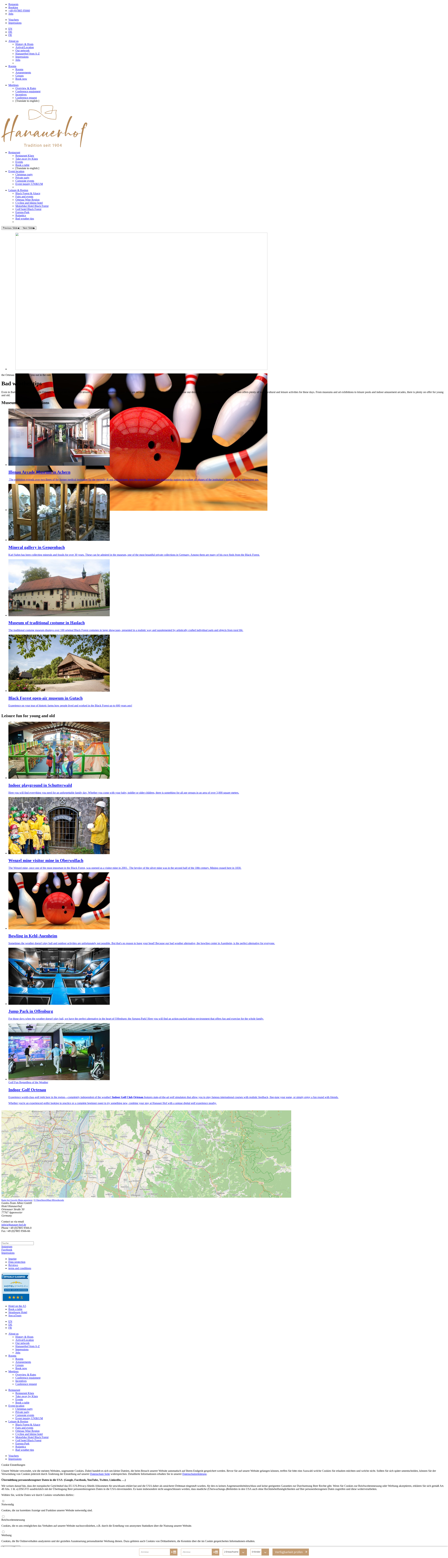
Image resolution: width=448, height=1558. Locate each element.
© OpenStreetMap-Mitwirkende (49, 1200)
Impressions (8, 1252)
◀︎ (11, 228)
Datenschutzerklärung (194, 1473)
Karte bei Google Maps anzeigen (16, 1200)
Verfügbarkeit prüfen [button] (289, 1552)
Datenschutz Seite (100, 1473)
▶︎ (29, 228)
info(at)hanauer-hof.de (13, 1224)
